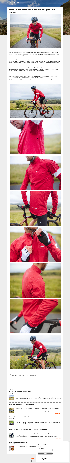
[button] (60, 9)
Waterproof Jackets (33, 375)
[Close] (68, 441)
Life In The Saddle (14, 3)
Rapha (19, 375)
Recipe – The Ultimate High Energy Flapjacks (18, 442)
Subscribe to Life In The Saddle (35, 458)
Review (23, 375)
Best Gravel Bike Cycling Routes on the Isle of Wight (20, 391)
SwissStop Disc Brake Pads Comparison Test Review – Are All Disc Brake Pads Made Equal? (28, 429)
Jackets (16, 375)
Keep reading (58, 413)
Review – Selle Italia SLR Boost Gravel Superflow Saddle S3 (21, 404)
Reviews (27, 375)
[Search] (62, 2)
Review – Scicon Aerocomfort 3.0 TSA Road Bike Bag (20, 417)
